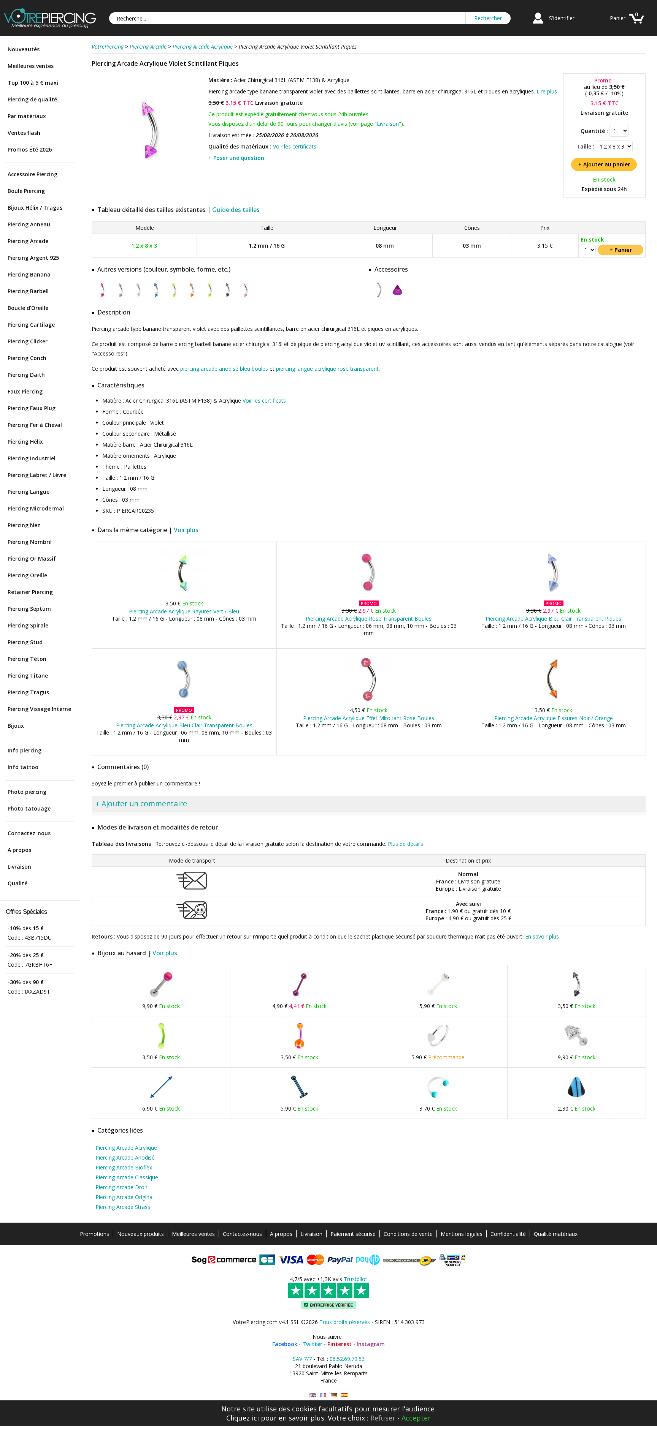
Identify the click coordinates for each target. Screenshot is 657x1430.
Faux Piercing (25, 391)
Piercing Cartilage (31, 324)
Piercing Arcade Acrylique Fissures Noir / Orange (553, 718)
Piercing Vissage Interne (39, 709)
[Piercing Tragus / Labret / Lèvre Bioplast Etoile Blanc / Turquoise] (438, 1100)
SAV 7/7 (302, 1358)
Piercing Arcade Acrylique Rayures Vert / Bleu (184, 611)
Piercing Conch (27, 358)
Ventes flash (24, 132)
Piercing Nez (24, 525)
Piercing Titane (28, 675)
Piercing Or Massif (32, 558)
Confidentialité (508, 1233)
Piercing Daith (26, 374)
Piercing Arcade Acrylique (126, 1147)
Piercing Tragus (28, 692)
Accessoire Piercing (32, 174)
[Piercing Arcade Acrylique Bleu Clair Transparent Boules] (184, 702)
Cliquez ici (242, 1417)
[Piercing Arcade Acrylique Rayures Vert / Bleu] (184, 595)
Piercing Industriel (32, 458)
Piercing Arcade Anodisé (125, 1157)
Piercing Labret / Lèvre (37, 475)
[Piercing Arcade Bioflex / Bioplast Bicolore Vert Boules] (161, 1049)
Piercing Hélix (25, 441)
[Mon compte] (538, 24)
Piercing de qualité (32, 99)
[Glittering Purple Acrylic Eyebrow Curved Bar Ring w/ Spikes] (312, 1395)
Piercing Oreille (27, 575)
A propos (19, 849)
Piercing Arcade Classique (126, 1177)
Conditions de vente (408, 1233)
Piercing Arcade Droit (121, 1187)
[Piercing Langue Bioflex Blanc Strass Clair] (438, 998)
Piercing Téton (27, 658)
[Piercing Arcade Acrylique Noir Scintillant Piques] (227, 296)
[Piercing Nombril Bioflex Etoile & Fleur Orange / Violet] (299, 1049)
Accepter (416, 1417)
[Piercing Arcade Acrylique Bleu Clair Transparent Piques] (553, 595)
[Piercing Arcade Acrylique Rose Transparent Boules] (369, 595)
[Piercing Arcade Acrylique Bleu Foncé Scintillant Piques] (156, 296)
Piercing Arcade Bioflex (123, 1167)
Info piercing (24, 750)
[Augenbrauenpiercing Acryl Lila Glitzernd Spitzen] (333, 1395)
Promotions (94, 1233)
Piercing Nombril (30, 541)
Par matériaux (27, 116)
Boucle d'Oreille (28, 307)
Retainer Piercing (30, 592)
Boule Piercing (26, 190)
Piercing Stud (25, 642)
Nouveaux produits (140, 1233)
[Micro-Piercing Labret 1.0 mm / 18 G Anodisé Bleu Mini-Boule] (299, 1100)
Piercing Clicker (28, 341)
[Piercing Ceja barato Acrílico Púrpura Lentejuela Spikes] (344, 1395)
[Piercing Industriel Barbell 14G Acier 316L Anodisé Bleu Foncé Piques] (161, 1100)
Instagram (371, 1344)
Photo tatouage (29, 808)
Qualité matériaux (556, 1233)
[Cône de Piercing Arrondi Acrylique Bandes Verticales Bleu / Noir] (576, 1100)
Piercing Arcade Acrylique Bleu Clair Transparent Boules (184, 725)
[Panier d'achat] (636, 24)
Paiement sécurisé (353, 1233)
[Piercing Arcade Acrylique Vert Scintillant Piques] (174, 296)
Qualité (17, 883)
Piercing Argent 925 (33, 257)
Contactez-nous (29, 833)
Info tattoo (23, 767)
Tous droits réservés (344, 1322)
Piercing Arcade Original (124, 1197)
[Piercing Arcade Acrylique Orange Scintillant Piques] (192, 296)
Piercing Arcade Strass (122, 1206)
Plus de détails (405, 843)
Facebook (284, 1344)
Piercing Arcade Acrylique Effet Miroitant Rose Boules (368, 718)
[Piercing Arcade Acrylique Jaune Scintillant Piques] (210, 296)
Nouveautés (24, 49)
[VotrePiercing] (50, 26)
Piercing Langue (28, 491)
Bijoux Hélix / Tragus (35, 207)
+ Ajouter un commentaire (141, 803)
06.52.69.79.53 (347, 1358)
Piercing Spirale (28, 625)
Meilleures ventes (31, 66)
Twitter (312, 1344)
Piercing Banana (29, 274)
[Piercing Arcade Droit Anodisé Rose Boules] (299, 998)
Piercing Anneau (29, 224)
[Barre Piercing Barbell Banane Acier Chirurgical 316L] (380, 296)
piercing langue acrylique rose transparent (327, 368)
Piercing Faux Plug (32, 408)
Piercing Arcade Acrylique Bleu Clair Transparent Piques (553, 618)
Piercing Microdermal (36, 508)
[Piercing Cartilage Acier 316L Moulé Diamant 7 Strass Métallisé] (576, 1049)
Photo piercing (27, 791)
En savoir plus (542, 936)
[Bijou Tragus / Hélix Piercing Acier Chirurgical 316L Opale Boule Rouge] (161, 998)
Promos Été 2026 (30, 149)
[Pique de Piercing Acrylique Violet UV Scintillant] (397, 296)
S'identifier (561, 18)
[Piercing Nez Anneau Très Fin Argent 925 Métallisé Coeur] (438, 1049)
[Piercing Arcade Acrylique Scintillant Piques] (138, 296)
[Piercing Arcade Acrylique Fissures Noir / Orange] (553, 702)
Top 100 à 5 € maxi (33, 82)
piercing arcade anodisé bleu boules (224, 368)
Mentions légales (461, 1233)
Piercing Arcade (28, 241)
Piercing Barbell (28, 291)
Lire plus (546, 91)
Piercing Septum (29, 608)
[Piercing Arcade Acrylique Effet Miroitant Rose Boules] (369, 702)
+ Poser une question (236, 157)
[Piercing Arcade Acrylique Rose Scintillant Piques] (245, 296)
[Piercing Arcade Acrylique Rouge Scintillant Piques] (102, 296)
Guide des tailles (236, 209)
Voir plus (186, 530)
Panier (617, 18)
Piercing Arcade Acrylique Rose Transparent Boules (369, 618)
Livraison (19, 866)
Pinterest (339, 1344)
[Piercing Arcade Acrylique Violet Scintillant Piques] (149, 186)
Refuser (382, 1417)
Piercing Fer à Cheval (35, 424)
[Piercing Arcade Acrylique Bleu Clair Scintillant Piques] (120, 296)
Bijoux (16, 725)
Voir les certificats (294, 146)
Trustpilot (355, 1279)
